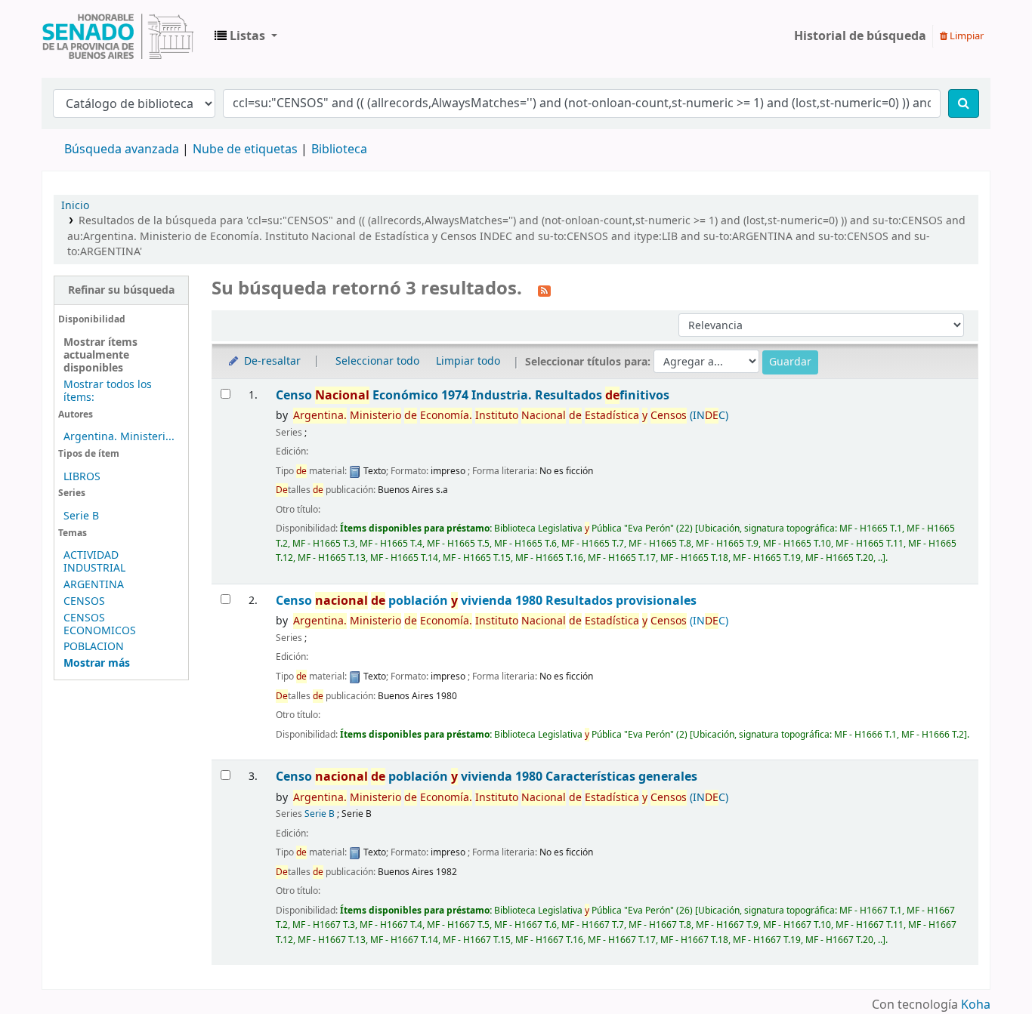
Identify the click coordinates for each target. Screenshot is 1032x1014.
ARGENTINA (93, 585)
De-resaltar (271, 361)
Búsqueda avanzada (121, 149)
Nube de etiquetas (245, 149)
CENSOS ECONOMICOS (99, 624)
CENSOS (84, 601)
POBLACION (93, 647)
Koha (975, 1005)
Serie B (81, 516)
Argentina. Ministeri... (119, 437)
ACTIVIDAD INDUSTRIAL (94, 561)
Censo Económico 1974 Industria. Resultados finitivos (472, 395)
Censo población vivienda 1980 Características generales (486, 776)
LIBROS (81, 477)
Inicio (75, 206)
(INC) (510, 416)
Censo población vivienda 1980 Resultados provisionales (486, 600)
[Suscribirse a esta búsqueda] (544, 290)
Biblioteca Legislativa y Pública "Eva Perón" (117, 36)
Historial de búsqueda (860, 36)
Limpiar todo (468, 361)
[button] (246, 36)
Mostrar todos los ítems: (107, 391)
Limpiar (965, 36)
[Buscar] (963, 103)
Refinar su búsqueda (121, 290)
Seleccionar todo (377, 361)
